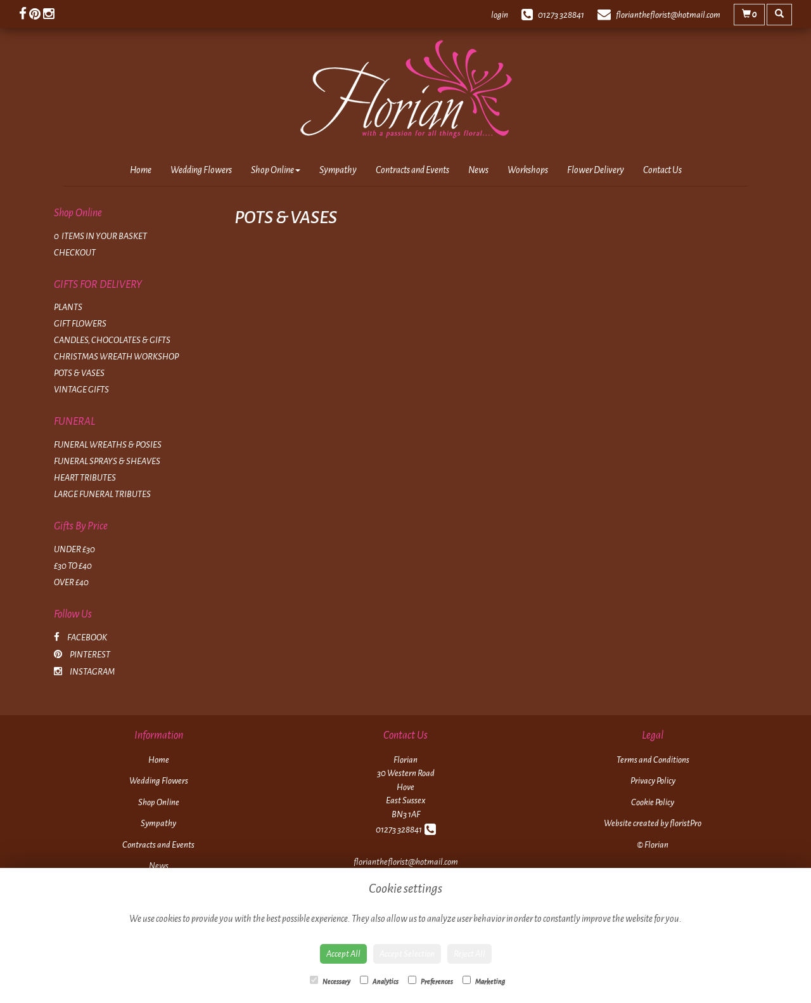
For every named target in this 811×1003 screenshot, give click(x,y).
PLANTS (68, 307)
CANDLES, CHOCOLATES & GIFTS (112, 340)
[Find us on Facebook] (24, 14)
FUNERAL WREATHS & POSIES (108, 445)
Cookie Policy (652, 802)
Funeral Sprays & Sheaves (107, 461)
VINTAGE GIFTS (81, 389)
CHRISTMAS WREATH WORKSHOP (116, 356)
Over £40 (71, 582)
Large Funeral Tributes (102, 494)
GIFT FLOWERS (80, 323)
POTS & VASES (79, 373)
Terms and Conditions (652, 760)
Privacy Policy (652, 781)
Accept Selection (407, 954)
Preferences (436, 981)
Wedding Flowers (201, 170)
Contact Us (662, 170)
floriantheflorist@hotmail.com (406, 862)
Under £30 (74, 549)
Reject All (469, 954)
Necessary (335, 981)
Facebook (86, 637)
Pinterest (89, 654)
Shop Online (272, 170)
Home (140, 170)
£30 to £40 (73, 566)
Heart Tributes (85, 477)
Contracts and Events (412, 170)
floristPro (685, 823)
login (499, 15)
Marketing (489, 981)
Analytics (385, 981)
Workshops (528, 170)
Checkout (75, 252)
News (478, 170)
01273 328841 (400, 829)
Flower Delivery (595, 170)
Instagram (91, 671)
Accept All (343, 954)
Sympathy (338, 170)
